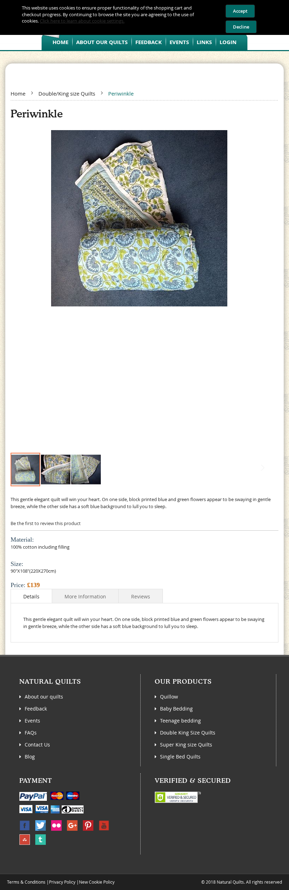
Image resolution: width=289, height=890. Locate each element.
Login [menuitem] (228, 42)
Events (32, 720)
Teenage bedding (180, 720)
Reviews (140, 596)
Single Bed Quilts (180, 756)
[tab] (31, 596)
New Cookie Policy (97, 882)
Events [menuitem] (179, 42)
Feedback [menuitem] (148, 42)
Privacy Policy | (64, 882)
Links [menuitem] (204, 42)
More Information (85, 596)
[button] (56, 469)
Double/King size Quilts (66, 93)
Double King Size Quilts (187, 732)
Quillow (169, 696)
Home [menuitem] (60, 42)
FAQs (31, 732)
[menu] (144, 41)
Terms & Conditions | (28, 882)
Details (31, 596)
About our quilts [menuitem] (102, 42)
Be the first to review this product (46, 523)
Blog (30, 756)
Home (18, 93)
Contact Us (37, 744)
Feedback (36, 708)
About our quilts (44, 696)
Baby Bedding (176, 708)
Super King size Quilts (186, 744)
